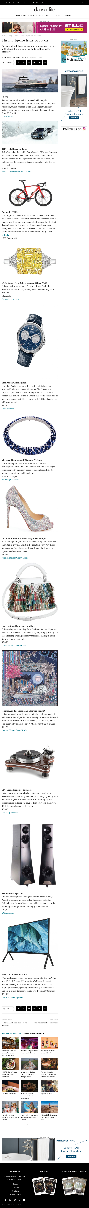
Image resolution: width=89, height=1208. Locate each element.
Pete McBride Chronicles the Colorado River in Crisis (49, 1117)
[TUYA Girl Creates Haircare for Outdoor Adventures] (29, 1086)
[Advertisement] (74, 148)
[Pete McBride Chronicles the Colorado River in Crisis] (49, 1107)
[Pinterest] (29, 62)
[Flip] (34, 62)
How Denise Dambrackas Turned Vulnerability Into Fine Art (29, 1117)
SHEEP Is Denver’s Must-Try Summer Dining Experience (10, 1074)
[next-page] (31, 1124)
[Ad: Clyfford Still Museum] (44, 27)
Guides (16, 36)
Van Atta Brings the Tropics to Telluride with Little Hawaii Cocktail (49, 1074)
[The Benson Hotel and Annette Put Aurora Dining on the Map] (10, 1043)
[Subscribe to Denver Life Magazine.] (44, 1186)
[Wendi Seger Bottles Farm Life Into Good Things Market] (29, 1064)
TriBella (5, 235)
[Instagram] (10, 1200)
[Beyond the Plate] (49, 1086)
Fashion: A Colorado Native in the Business (14, 1024)
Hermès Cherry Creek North (14, 730)
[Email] (45, 62)
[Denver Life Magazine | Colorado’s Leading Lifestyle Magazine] (44, 9)
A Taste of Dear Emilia (9, 1093)
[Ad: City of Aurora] (74, 52)
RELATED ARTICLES (11, 1033)
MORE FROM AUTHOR (33, 1033)
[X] (23, 62)
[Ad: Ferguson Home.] (74, 94)
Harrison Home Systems (12, 997)
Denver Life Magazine (14, 57)
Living (10, 36)
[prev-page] (27, 1124)
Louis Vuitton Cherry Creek (14, 645)
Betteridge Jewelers (10, 299)
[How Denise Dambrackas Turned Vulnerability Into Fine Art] (29, 1107)
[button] (82, 3)
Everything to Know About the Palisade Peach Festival (10, 1117)
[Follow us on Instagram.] (74, 129)
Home (4, 36)
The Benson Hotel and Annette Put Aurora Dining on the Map (9, 1053)
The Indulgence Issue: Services (46, 1023)
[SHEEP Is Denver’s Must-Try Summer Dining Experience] (10, 1064)
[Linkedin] (39, 62)
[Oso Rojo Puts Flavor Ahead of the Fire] (49, 1043)
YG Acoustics (8, 913)
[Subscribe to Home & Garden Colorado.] (74, 1186)
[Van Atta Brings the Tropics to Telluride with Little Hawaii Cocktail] (49, 1064)
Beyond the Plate (46, 1093)
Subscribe (44, 1171)
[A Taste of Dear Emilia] (10, 1086)
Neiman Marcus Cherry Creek (15, 558)
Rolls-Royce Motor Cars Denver (16, 171)
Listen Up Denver (9, 812)
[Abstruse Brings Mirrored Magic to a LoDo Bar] (29, 1043)
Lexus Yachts (7, 116)
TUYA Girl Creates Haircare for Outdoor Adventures (28, 1096)
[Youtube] (24, 1200)
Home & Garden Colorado (74, 1171)
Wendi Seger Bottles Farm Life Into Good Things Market (28, 1074)
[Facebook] (18, 62)
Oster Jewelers (8, 408)
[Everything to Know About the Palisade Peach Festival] (10, 1107)
